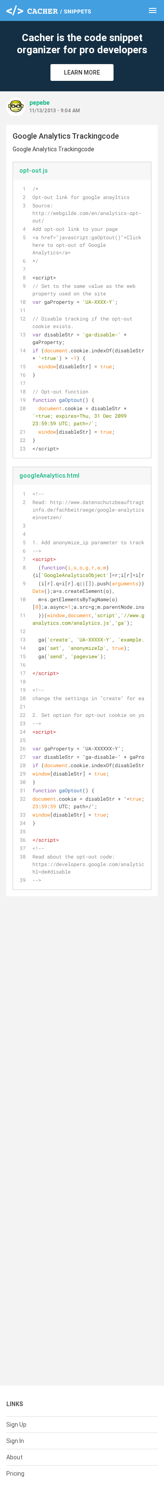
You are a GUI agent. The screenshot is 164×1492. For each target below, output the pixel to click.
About (14, 1457)
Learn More (82, 72)
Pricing (15, 1473)
